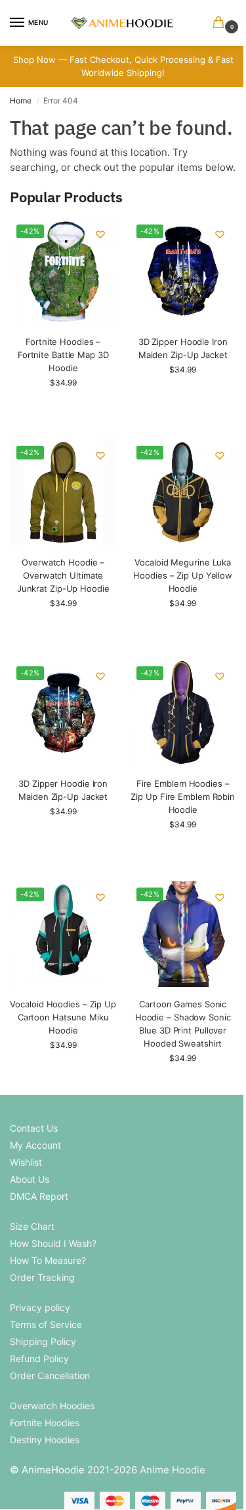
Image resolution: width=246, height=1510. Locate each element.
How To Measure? (48, 1260)
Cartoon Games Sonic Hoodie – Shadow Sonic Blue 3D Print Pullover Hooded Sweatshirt (183, 1024)
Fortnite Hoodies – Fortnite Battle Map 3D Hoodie (63, 354)
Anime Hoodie (172, 1470)
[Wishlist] (100, 234)
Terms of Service (46, 1324)
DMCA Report (39, 1196)
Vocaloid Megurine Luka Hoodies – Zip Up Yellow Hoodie (182, 575)
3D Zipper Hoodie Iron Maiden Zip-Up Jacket (183, 348)
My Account (35, 1145)
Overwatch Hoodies (52, 1405)
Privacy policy (40, 1307)
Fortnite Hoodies (44, 1422)
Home (20, 100)
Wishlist (26, 1162)
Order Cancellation (50, 1375)
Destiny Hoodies (44, 1439)
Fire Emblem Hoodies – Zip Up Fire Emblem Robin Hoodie (183, 796)
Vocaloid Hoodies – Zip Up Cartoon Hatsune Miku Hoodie (63, 1017)
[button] (221, 23)
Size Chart (32, 1226)
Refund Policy (39, 1358)
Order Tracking (42, 1277)
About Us (29, 1179)
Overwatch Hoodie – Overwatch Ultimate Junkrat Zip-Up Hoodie (63, 575)
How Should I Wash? (53, 1243)
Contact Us (34, 1128)
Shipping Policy (43, 1341)
